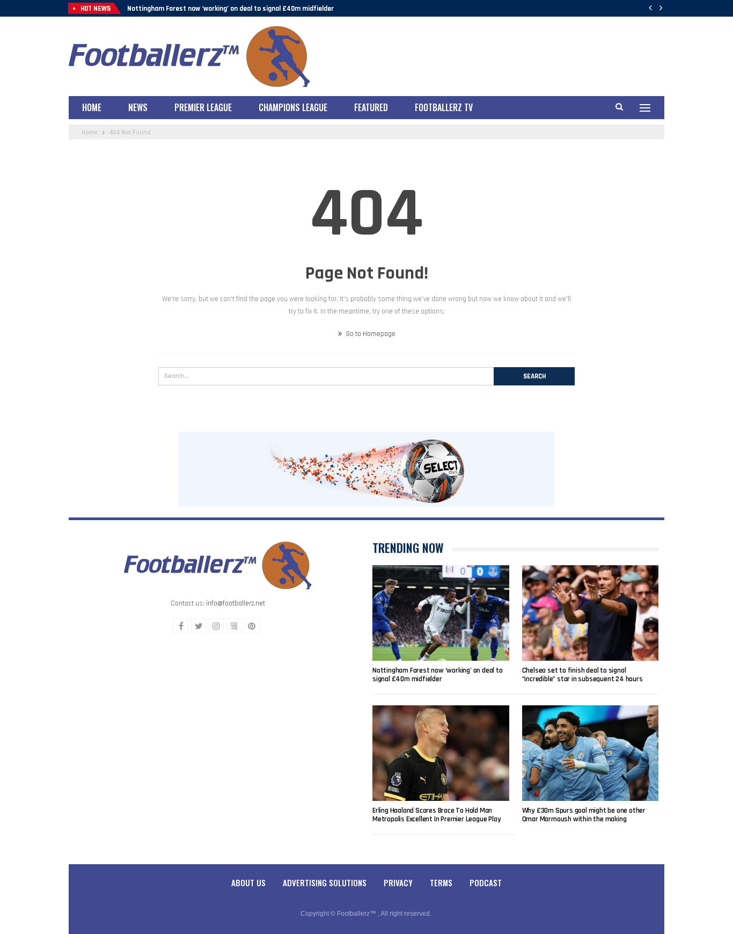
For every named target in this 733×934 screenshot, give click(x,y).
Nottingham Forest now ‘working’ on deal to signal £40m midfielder (230, 8)
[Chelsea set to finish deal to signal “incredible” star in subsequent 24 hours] (590, 613)
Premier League (203, 107)
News (138, 107)
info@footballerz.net (235, 603)
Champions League (293, 107)
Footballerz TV (444, 107)
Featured (371, 107)
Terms (441, 882)
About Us (248, 882)
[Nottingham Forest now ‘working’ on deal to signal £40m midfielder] (440, 613)
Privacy (398, 882)
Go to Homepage (369, 334)
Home (91, 107)
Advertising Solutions (324, 882)
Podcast (486, 882)
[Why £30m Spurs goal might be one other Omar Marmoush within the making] (590, 753)
